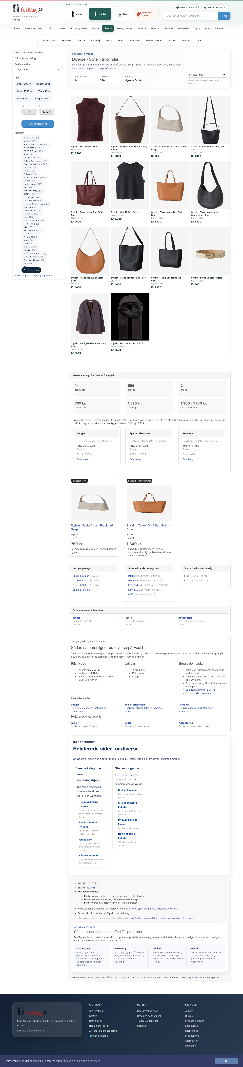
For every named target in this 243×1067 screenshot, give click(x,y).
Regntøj (95, 40)
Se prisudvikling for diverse (200, 689)
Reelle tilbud (191, 1030)
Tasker (81, 40)
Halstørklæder (154, 40)
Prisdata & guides (194, 1020)
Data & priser (135, 918)
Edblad (30, 174)
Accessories (49, 40)
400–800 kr (23, 98)
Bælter (186, 40)
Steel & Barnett (34, 257)
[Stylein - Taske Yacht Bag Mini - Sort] (170, 251)
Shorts (96, 28)
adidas (30, 141)
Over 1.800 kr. (80, 585)
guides (183, 977)
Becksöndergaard (36, 144)
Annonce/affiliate (150, 918)
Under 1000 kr (24, 91)
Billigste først (42, 98)
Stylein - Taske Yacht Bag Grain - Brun (148, 527)
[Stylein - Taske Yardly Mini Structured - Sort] (210, 185)
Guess (30, 181)
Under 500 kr (43, 83)
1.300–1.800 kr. (81, 580)
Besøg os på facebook (149, 1015)
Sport (207, 28)
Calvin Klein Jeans (35, 161)
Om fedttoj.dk (96, 1010)
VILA (28, 263)
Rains (29, 243)
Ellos (186, 575)
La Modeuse (33, 200)
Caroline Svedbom (35, 164)
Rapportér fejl (188, 918)
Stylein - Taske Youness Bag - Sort (128, 277)
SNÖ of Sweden (35, 253)
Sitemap (141, 1025)
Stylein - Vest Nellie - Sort (124, 212)
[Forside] (27, 8)
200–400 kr (44, 91)
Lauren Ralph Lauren (37, 204)
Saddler (30, 250)
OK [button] (226, 1061)
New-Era (31, 223)
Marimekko (32, 210)
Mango (30, 207)
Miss (28, 217)
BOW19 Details (33, 151)
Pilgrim (31, 237)
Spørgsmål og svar (147, 1010)
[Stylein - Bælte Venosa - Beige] (210, 251)
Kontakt (93, 1015)
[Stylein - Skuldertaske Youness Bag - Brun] (130, 120)
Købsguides (191, 1025)
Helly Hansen (33, 184)
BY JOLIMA (32, 157)
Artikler (189, 1010)
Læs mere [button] (94, 1061)
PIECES (30, 233)
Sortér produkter (23, 64)
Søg (224, 16)
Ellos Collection (35, 177)
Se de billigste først (83, 589)
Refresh (30, 247)
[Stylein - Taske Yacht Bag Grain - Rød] (90, 185)
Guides (189, 1015)
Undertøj (142, 28)
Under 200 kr (24, 83)
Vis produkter (37, 123)
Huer (120, 40)
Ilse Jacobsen (33, 190)
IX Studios (31, 197)
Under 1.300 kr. (81, 575)
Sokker (172, 40)
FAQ (161, 977)
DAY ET (30, 167)
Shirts (50, 28)
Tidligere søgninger (147, 1020)
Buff (29, 154)
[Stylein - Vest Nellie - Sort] (130, 185)
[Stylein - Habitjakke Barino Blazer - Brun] (90, 317)
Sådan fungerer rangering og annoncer (35, 275)
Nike (28, 227)
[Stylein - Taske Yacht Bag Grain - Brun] (170, 185)
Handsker (134, 40)
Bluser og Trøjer (79, 28)
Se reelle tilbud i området (198, 693)
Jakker (62, 28)
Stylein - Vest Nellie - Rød (84, 146)
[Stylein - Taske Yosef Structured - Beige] (170, 120)
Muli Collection (34, 220)
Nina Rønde (32, 230)
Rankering (190, 1045)
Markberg (31, 214)
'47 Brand (31, 138)
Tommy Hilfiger (34, 260)
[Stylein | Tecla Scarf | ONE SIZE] (130, 317)
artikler (195, 977)
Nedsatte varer (215, 7)
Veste (109, 40)
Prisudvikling (192, 1035)
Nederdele (183, 28)
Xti (27, 266)
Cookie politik (100, 1035)
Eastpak (30, 171)
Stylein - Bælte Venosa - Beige (206, 277)
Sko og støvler (124, 28)
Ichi (28, 187)
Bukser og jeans (34, 28)
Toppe (196, 28)
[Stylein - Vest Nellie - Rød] (90, 120)
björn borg (32, 147)
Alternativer (191, 1040)
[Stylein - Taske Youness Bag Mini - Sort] (210, 120)
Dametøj (168, 28)
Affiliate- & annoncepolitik (103, 1030)
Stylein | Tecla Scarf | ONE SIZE (127, 343)
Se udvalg (82, 459)
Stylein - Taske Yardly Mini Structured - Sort (204, 213)
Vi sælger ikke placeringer (170, 918)
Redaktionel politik (99, 1025)
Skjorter (155, 28)
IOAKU (29, 194)
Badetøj (219, 28)
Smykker (67, 40)
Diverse (108, 28)
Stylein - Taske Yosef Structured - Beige (93, 527)
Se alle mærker (31, 270)
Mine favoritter (189, 7)
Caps (199, 40)
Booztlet (188, 580)
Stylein (90, 887)
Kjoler (17, 28)
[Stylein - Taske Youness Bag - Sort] (130, 251)
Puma (29, 240)
